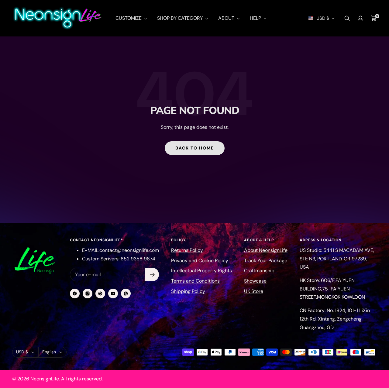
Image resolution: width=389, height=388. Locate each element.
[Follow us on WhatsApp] (126, 293)
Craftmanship (259, 270)
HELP (256, 18)
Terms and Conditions (195, 281)
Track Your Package (265, 260)
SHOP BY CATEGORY (180, 18)
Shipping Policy (188, 291)
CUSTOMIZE (129, 18)
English (49, 352)
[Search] (347, 18)
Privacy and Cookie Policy (199, 260)
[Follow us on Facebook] (75, 293)
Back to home (194, 148)
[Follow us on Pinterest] (100, 293)
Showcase (255, 281)
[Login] (360, 18)
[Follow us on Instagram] (87, 293)
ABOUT (227, 18)
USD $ (322, 18)
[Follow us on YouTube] (113, 293)
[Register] (152, 274)
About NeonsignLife (265, 250)
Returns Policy (187, 250)
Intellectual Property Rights (201, 270)
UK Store (253, 291)
